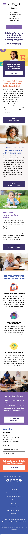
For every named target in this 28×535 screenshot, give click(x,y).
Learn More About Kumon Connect (14, 246)
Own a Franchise (14, 506)
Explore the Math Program (14, 119)
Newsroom (14, 503)
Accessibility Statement (14, 510)
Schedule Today (14, 27)
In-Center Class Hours (10, 449)
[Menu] (5, 4)
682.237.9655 (14, 12)
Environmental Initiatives (14, 493)
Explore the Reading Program (14, 184)
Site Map (14, 513)
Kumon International (14, 500)
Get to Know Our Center (14, 419)
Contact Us (14, 489)
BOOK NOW (14, 73)
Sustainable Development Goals (14, 496)
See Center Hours (14, 20)
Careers (14, 486)
